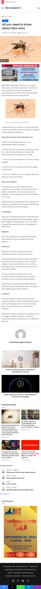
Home (5, 16)
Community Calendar (28, 576)
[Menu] (2, 8)
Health (10, 16)
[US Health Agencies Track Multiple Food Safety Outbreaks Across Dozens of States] (30, 415)
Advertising (17, 573)
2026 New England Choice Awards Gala (19, 490)
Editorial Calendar (27, 573)
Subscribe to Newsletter (13, 576)
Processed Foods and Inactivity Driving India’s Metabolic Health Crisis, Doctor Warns (10, 454)
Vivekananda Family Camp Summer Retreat (20, 472)
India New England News (20, 342)
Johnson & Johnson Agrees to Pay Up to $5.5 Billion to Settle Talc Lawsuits (30, 454)
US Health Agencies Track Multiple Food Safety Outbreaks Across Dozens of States (30, 424)
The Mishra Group (30, 569)
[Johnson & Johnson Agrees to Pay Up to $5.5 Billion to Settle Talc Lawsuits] (30, 445)
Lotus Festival (11, 484)
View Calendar (4, 494)
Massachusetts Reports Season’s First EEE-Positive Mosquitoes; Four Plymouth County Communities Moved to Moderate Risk (10, 430)
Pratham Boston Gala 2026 (15, 478)
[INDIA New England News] (13, 8)
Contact (10, 573)
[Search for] (39, 8)
